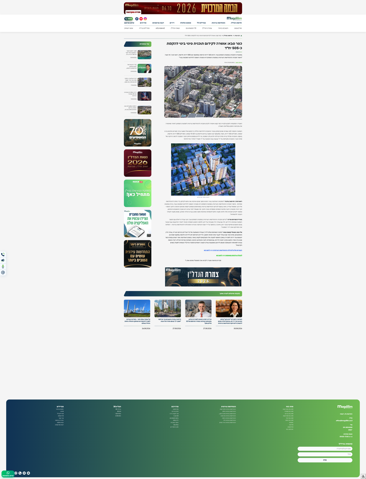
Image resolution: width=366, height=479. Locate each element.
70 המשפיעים (191, 28)
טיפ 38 (119, 411)
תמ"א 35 (176, 425)
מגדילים (60, 407)
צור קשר (61, 418)
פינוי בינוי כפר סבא (288, 416)
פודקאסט (238, 28)
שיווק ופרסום (129, 23)
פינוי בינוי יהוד (289, 418)
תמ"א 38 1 (118, 413)
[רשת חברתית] (145, 18)
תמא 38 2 (118, 416)
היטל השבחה (175, 422)
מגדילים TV (201, 23)
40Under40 (160, 28)
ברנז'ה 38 (118, 409)
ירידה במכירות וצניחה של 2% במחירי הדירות (130, 94)
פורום (62, 411)
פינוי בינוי (289, 407)
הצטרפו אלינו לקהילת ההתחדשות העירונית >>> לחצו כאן (223, 250)
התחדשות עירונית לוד (229, 420)
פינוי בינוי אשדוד (288, 411)
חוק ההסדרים (174, 427)
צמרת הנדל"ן (207, 28)
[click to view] (183, 8)
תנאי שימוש (60, 422)
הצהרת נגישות (59, 420)
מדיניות (291, 425)
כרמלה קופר (239, 62)
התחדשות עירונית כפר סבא (228, 409)
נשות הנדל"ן (175, 28)
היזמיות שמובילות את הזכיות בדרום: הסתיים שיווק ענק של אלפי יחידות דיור (130, 108)
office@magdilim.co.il (344, 420)
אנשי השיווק (128, 28)
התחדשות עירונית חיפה (229, 418)
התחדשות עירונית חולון (229, 411)
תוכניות (291, 422)
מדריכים (143, 23)
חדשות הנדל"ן (236, 23)
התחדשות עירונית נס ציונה (228, 416)
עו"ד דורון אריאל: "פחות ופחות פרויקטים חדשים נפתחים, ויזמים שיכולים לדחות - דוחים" (131, 66)
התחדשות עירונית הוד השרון (227, 422)
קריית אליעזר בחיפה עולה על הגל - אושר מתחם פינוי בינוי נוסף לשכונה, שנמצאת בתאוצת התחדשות (130, 80)
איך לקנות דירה (174, 413)
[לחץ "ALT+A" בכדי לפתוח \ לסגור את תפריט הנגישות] (363, 476)
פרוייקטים (290, 427)
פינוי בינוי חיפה (289, 420)
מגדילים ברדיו (144, 28)
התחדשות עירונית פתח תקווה (227, 413)
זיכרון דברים (175, 411)
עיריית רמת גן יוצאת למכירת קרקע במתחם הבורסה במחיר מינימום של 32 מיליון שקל (198, 321)
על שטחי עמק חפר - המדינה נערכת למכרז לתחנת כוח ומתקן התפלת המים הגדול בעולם (137, 321)
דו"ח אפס (176, 420)
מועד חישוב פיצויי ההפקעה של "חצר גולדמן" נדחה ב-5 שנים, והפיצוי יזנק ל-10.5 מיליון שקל (131, 52)
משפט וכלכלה (185, 23)
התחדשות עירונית (218, 23)
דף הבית (237, 35)
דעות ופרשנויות (158, 23)
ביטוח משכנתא (174, 418)
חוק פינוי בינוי (289, 429)
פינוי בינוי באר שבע (288, 409)
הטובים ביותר (223, 28)
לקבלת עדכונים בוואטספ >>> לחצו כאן (229, 255)
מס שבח (176, 416)
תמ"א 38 (117, 407)
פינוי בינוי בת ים (289, 413)
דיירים (172, 23)
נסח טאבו (176, 409)
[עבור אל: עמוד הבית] (234, 18)
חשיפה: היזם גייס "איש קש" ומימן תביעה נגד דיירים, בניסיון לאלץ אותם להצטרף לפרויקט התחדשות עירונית (230, 321)
